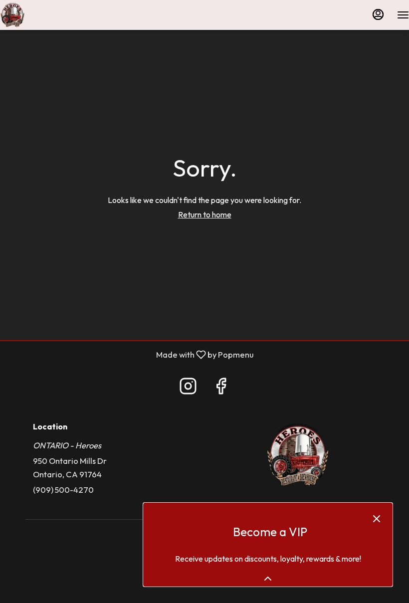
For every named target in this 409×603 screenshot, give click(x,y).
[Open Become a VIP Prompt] (268, 579)
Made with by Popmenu (130, 354)
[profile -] (378, 14)
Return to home (204, 214)
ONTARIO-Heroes (298, 454)
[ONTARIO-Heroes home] (45, 14)
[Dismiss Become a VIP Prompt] (377, 519)
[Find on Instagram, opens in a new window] (188, 388)
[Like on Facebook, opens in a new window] (221, 388)
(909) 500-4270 (63, 489)
